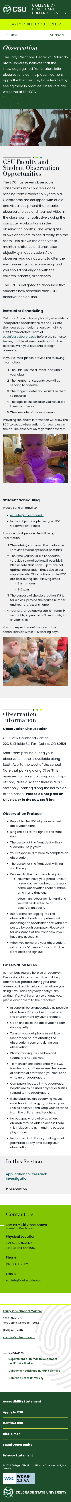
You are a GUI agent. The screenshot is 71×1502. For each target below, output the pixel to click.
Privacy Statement (18, 1455)
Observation (16, 1189)
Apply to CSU (13, 1412)
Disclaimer (11, 1434)
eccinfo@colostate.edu (19, 337)
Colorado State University (25, 1378)
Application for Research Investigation (26, 1176)
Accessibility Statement (22, 1401)
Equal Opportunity (17, 1445)
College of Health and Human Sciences (49, 9)
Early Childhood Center (35, 24)
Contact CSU (13, 1423)
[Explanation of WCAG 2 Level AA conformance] (35, 1478)
